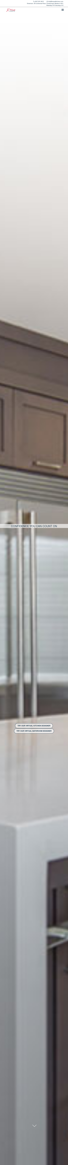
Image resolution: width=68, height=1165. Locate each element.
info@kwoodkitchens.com (55, 1)
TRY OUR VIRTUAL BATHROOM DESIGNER (34, 731)
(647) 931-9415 (39, 1)
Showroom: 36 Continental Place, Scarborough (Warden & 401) (45, 3)
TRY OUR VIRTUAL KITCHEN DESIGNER (34, 725)
